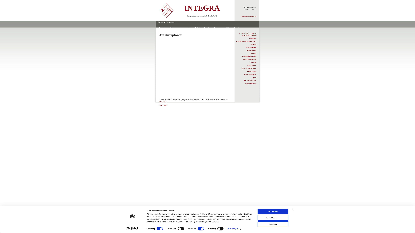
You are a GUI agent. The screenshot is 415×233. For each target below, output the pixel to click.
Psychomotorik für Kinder (249, 56)
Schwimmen (252, 62)
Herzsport (253, 44)
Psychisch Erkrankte (250, 83)
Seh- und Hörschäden (250, 80)
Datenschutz (163, 105)
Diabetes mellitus (251, 71)
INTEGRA (202, 8)
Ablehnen (273, 224)
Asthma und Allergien (250, 74)
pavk (254, 77)
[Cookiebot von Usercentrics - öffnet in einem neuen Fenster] (132, 228)
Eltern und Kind (251, 65)
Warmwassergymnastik (249, 59)
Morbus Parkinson (251, 47)
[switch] (181, 228)
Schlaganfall (252, 53)
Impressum (162, 101)
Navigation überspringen (166, 22)
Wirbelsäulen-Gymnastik (249, 35)
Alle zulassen (273, 211)
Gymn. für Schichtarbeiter (249, 68)
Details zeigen (232, 229)
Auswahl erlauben (273, 218)
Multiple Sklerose (251, 50)
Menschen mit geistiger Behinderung (246, 41)
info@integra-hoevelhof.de (249, 16)
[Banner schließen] (293, 209)
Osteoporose (252, 38)
